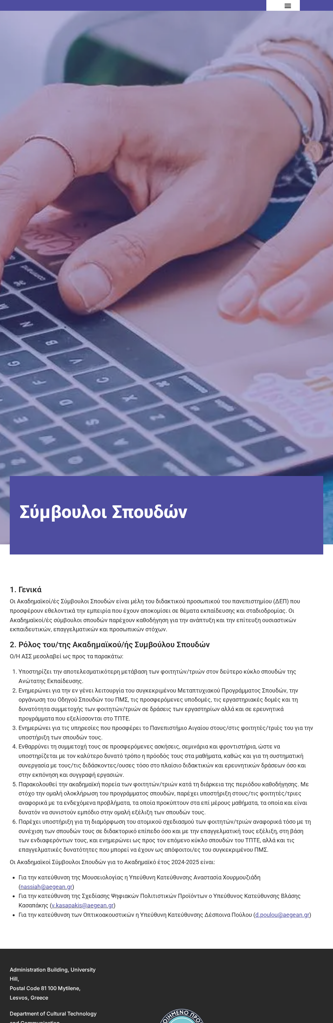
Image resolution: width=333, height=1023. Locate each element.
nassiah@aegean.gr (46, 886)
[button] (288, 5)
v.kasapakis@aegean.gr (82, 905)
